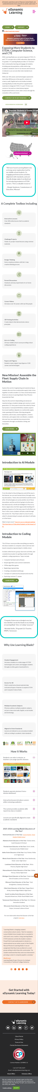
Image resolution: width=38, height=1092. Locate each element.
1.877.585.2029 (20, 1068)
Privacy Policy (19, 1039)
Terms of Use (19, 1042)
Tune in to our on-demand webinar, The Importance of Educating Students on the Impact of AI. (19, 524)
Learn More (9, 429)
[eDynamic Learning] (15, 11)
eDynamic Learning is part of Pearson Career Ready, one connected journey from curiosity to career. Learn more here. (19, 3)
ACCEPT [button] (16, 1088)
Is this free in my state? (11, 31)
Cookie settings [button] (7, 1088)
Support (21, 27)
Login (7, 27)
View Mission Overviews (14, 104)
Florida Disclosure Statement (19, 1045)
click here (21, 918)
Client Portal (19, 1036)
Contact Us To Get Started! (15, 98)
